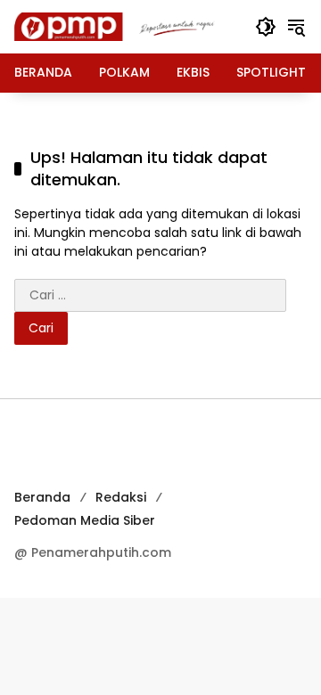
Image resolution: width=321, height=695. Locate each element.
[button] (265, 26)
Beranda (42, 497)
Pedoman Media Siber (84, 520)
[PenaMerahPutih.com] (125, 26)
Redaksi (120, 497)
